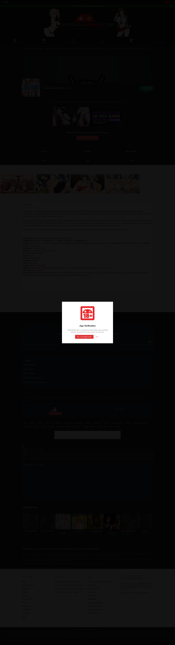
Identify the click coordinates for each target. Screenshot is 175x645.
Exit (97, 337)
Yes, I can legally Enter (84, 337)
